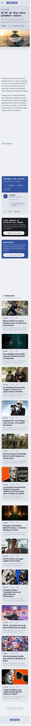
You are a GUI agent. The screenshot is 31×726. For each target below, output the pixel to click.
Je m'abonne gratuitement (15, 255)
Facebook (11, 185)
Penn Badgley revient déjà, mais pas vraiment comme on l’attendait (14, 356)
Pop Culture (5, 9)
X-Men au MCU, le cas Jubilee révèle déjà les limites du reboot (12, 692)
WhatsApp (7, 189)
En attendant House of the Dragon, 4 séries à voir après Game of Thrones (14, 389)
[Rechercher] (22, 3)
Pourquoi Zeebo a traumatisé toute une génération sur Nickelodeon (12, 593)
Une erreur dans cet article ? (17, 204)
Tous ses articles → (14, 199)
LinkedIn (20, 185)
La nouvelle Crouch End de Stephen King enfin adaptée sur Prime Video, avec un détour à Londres (14, 490)
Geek (10, 211)
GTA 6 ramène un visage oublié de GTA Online (13, 560)
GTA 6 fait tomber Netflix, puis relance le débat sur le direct (14, 658)
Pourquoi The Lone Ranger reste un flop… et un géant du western (14, 423)
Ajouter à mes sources (15, 233)
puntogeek (8, 143)
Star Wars (16, 211)
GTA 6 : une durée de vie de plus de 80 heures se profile (14, 626)
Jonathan (3, 25)
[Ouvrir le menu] (2, 3)
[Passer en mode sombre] (26, 3)
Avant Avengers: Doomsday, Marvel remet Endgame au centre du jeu (14, 456)
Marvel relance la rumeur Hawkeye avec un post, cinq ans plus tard (14, 323)
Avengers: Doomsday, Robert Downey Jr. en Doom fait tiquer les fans (14, 528)
